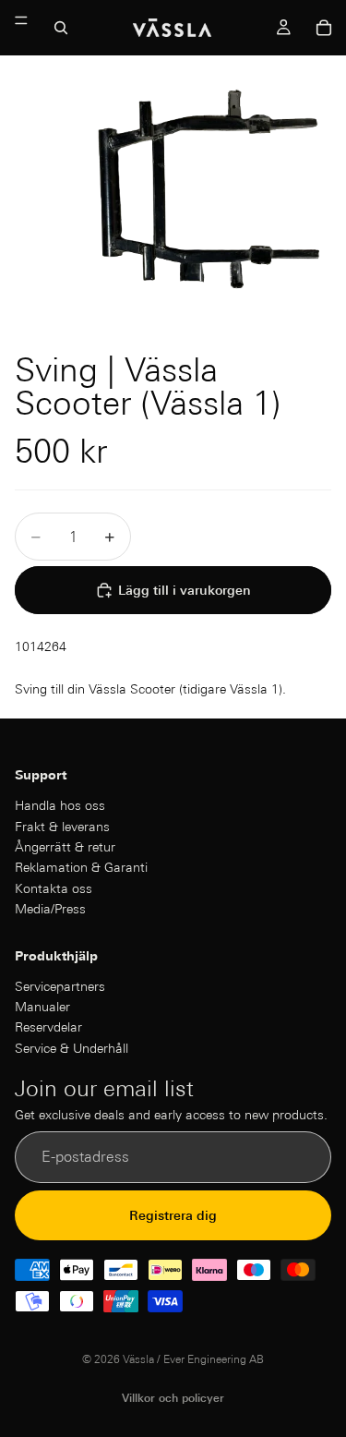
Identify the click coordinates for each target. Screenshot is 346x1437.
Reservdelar (48, 1027)
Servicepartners (60, 986)
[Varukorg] (324, 27)
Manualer (42, 1006)
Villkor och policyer (173, 1398)
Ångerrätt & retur (65, 846)
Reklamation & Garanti (81, 868)
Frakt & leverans (62, 826)
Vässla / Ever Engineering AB (193, 1359)
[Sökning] (61, 27)
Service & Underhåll (71, 1048)
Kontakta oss (53, 888)
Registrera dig (173, 1215)
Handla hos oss (60, 805)
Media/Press (50, 908)
